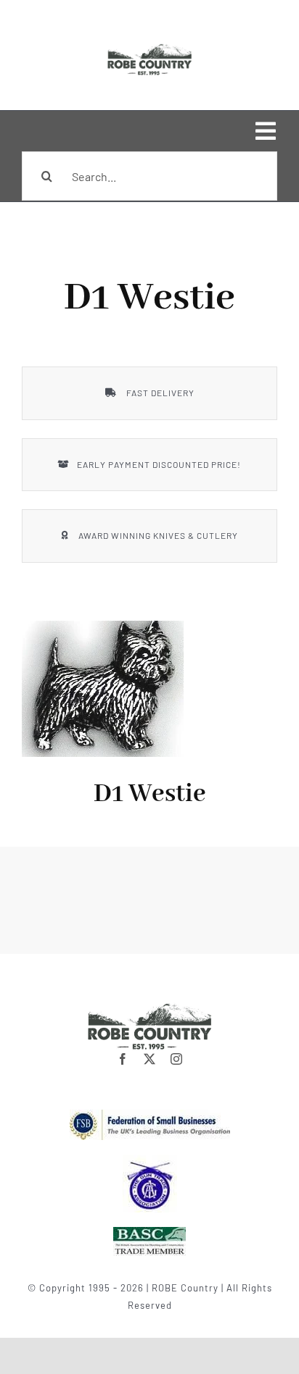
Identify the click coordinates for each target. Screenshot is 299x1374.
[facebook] (123, 1059)
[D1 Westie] (112, 689)
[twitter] (150, 1059)
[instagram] (177, 1059)
